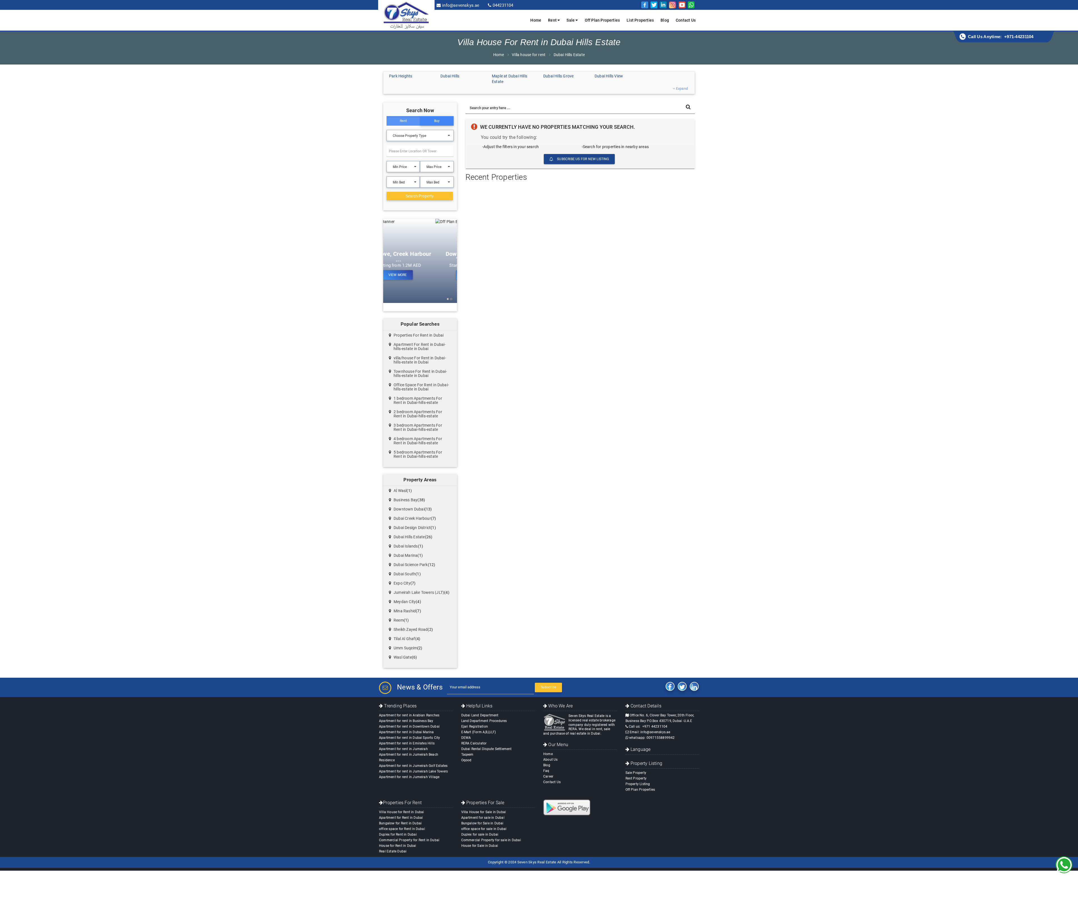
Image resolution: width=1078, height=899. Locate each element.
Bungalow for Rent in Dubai (400, 823)
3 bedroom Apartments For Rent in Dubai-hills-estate (418, 427)
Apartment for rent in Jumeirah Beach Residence (408, 757)
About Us (550, 760)
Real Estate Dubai (392, 851)
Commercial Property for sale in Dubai (491, 840)
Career (548, 776)
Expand (681, 88)
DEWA (466, 738)
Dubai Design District (412, 527)
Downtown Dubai (409, 509)
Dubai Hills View (609, 76)
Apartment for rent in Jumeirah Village (409, 777)
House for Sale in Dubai (479, 846)
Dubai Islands (406, 546)
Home (535, 20)
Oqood (466, 760)
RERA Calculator (474, 743)
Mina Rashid (405, 611)
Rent (403, 121)
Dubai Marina (405, 555)
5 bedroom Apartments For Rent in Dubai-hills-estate (418, 454)
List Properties (640, 20)
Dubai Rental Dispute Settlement (486, 749)
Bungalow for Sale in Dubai (482, 823)
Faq (546, 771)
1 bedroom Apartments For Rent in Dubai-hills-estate (418, 400)
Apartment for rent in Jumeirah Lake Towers (413, 771)
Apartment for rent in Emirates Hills (407, 743)
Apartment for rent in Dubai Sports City (409, 738)
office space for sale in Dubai (484, 829)
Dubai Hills (449, 76)
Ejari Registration (474, 726)
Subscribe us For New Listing (582, 159)
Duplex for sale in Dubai (480, 834)
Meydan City (405, 601)
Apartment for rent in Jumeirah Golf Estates (413, 766)
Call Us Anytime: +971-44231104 (1001, 36)
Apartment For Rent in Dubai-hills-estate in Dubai (420, 346)
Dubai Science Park (411, 564)
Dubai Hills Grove (558, 76)
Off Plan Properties (602, 20)
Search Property (420, 196)
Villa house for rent (528, 54)
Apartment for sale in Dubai (482, 818)
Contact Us (686, 20)
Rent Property (636, 778)
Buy (437, 121)
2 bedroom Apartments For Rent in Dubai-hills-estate (418, 414)
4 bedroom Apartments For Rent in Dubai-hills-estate (418, 440)
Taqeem (467, 755)
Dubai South (404, 574)
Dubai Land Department (480, 715)
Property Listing (637, 784)
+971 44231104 (655, 726)
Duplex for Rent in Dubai (398, 834)
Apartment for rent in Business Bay (406, 721)
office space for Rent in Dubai (402, 829)
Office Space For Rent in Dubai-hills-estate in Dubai (421, 387)
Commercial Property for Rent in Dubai (409, 840)
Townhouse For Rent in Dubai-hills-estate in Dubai (420, 373)
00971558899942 (661, 738)
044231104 (503, 5)
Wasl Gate (403, 657)
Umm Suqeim (405, 648)
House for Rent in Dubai (397, 846)
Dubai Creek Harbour (412, 518)
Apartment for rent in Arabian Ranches (409, 715)
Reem (399, 620)
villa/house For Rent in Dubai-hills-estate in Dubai (420, 360)
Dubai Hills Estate (409, 537)
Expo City (402, 583)
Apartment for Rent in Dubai (401, 818)
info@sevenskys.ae (460, 5)
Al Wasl (400, 490)
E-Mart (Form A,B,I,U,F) (478, 732)
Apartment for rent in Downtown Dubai (409, 726)
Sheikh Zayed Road (411, 629)
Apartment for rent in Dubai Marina (406, 732)
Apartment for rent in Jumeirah (403, 749)
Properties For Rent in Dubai (419, 335)
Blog (665, 20)
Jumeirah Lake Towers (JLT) (419, 592)
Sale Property (636, 773)
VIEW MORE (419, 275)
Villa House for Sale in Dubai (483, 812)
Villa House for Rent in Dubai (401, 812)
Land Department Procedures (484, 721)
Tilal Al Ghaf (404, 638)
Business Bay (405, 500)
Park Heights (400, 76)
